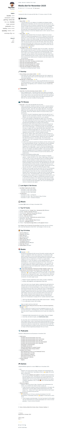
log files (11, 7)
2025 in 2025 (21, 418)
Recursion (23, 252)
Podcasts (41, 407)
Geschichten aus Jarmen (35, 217)
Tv (48, 407)
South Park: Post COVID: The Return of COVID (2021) (31, 61)
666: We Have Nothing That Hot (28, 355)
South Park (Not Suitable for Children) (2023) (30, 66)
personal (12, 24)
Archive (24, 2)
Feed (34, 2)
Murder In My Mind (28, 211)
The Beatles (22, 241)
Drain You (26, 215)
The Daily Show (23, 193)
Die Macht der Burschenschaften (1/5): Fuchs (31, 337)
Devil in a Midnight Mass (30, 219)
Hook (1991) (22, 33)
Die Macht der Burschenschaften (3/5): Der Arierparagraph (34, 341)
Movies (33, 407)
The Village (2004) (24, 47)
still (30, 295)
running (9, 28)
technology (7, 33)
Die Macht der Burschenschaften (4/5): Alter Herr (32, 340)
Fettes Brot (22, 234)
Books (21, 407)
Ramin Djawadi (23, 239)
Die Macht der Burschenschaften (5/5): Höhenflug (32, 343)
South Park (22, 104)
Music (37, 407)
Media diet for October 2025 (24, 414)
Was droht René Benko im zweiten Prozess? (30, 347)
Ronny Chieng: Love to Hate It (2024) (28, 74)
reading (5, 28)
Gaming (25, 407)
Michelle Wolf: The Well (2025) (26, 79)
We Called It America (27, 214)
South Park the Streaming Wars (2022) (28, 62)
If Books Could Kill (24, 358)
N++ (21, 369)
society (4, 31)
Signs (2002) (22, 21)
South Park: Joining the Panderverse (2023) (29, 65)
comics (13, 15)
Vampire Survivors (24, 392)
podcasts (8, 26)
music (7, 24)
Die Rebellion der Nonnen (26, 345)
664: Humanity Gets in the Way (28, 352)
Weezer (21, 238)
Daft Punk (22, 237)
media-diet (11, 19)
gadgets (12, 17)
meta (6, 22)
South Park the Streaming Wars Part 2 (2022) (30, 63)
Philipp (12, 42)
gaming (6, 19)
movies (12, 22)
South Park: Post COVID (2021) (26, 59)
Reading (45, 407)
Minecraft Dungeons (24, 383)
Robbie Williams (23, 245)
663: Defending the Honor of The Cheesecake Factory (33, 351)
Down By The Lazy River (32, 213)
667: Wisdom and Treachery (27, 357)
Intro (27, 218)
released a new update (34, 374)
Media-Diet (29, 407)
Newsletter (29, 2)
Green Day (22, 243)
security (12, 28)
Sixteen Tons (23, 225)
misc (8, 22)
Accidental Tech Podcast (25, 350)
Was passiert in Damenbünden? (28, 344)
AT (13, 39)
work (13, 33)
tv (11, 33)
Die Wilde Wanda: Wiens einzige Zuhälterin (30, 348)
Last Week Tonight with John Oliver (27, 187)
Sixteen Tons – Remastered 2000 (37, 210)
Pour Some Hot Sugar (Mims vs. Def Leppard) (34, 222)
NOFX (21, 235)
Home (19, 2)
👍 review (46, 372)
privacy (13, 26)
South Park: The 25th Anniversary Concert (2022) (31, 91)
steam (13, 30)
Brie (13, 41)
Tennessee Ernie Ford (24, 242)
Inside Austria (23, 336)
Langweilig (27, 221)
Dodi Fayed (30, 44)
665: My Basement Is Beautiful (27, 354)
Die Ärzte (22, 232)
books (9, 16)
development (8, 17)
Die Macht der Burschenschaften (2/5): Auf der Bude (32, 339)
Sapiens (23, 359)
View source (36, 8)
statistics (9, 30)
